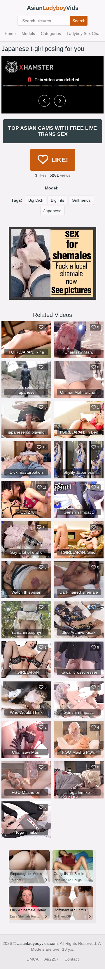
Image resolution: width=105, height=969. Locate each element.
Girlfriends (81, 200)
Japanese (52, 210)
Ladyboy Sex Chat (84, 33)
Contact (71, 959)
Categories (51, 33)
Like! (59, 160)
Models (28, 33)
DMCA (32, 959)
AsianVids (52, 8)
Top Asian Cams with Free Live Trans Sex (52, 131)
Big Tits (57, 200)
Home (10, 33)
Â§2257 (51, 959)
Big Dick (35, 200)
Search (78, 20)
